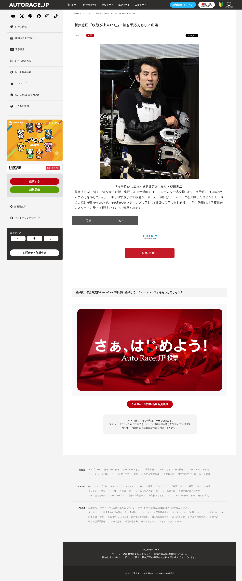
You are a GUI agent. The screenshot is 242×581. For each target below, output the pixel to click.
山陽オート (140, 4)
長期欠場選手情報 (96, 521)
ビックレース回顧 (117, 491)
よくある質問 (178, 517)
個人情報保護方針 (160, 517)
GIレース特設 (186, 486)
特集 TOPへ (150, 253)
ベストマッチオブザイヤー (123, 486)
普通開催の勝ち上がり (189, 491)
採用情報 (92, 507)
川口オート (72, 4)
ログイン (183, 4)
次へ (121, 220)
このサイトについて (215, 512)
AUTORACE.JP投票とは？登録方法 (157, 474)
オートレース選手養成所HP (156, 512)
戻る (88, 220)
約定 (102, 517)
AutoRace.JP (76, 13)
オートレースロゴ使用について (187, 512)
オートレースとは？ (132, 469)
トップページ (94, 469)
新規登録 (34, 189)
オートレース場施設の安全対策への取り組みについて (163, 507)
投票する (34, 181)
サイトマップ (165, 521)
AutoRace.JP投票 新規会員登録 (150, 404)
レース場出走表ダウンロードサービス (106, 495)
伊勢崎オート (90, 4)
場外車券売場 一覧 (137, 495)
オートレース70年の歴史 (141, 491)
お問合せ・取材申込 (34, 252)
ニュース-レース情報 (98, 474)
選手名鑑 (149, 469)
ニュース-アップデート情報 (124, 474)
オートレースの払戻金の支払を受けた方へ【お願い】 (114, 512)
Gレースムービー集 (97, 486)
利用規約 (92, 517)
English (178, 521)
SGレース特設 (145, 486)
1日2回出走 (203, 495)
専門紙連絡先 (131, 521)
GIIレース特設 (203, 486)
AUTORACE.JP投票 (187, 474)
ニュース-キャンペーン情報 (170, 469)
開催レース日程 (111, 469)
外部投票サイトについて (160, 495)
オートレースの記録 (165, 491)
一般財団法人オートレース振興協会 (158, 573)
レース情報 (204, 474)
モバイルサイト (148, 521)
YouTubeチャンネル (185, 495)
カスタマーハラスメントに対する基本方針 (128, 517)
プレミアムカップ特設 (166, 486)
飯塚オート (124, 4)
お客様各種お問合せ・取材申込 (203, 517)
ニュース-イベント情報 (198, 469)
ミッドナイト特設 (96, 491)
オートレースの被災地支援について (117, 507)
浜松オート (107, 4)
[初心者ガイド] (221, 4)
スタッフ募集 (115, 521)
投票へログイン (53, 168)
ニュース (88, 13)
